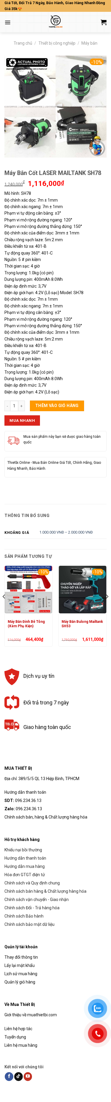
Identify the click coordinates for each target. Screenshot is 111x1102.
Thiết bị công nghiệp (56, 43)
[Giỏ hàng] (104, 22)
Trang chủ (23, 43)
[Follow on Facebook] (9, 1076)
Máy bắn (89, 43)
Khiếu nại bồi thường (23, 849)
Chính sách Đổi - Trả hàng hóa (31, 907)
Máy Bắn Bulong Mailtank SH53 (82, 624)
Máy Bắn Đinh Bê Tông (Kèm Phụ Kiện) (26, 624)
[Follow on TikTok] (18, 1076)
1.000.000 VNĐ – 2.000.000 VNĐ (66, 532)
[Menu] (7, 22)
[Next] (107, 608)
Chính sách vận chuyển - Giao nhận (36, 899)
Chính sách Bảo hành (24, 916)
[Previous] (4, 608)
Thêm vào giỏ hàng (57, 405)
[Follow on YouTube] (28, 1076)
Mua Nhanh (22, 420)
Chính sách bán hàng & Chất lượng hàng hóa (45, 891)
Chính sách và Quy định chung (32, 883)
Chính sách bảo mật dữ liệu (29, 924)
